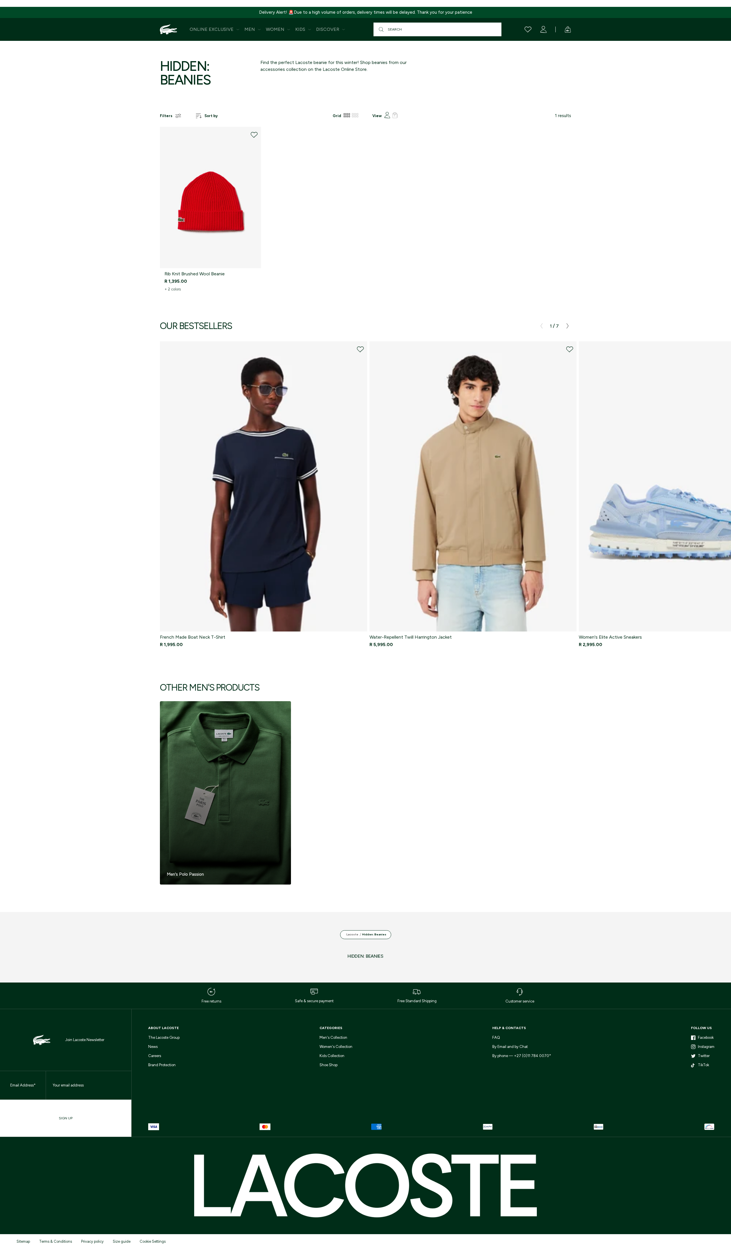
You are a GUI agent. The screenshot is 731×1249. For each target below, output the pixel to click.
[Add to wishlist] (254, 134)
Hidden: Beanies (374, 934)
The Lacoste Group (164, 1037)
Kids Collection (332, 1056)
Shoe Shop (329, 1065)
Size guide (121, 1241)
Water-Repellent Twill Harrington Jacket (410, 637)
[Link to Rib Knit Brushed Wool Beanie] (210, 197)
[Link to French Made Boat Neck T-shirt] (263, 486)
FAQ (496, 1037)
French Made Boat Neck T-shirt (192, 637)
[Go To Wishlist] (528, 29)
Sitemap (23, 1241)
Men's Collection (333, 1037)
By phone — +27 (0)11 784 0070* (521, 1056)
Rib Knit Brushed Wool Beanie (194, 273)
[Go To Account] (543, 29)
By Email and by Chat (510, 1046)
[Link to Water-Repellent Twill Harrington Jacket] (473, 486)
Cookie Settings (153, 1241)
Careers (154, 1056)
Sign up (66, 1118)
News (153, 1046)
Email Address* (23, 1085)
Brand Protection (162, 1065)
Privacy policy (92, 1241)
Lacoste (352, 934)
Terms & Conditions (55, 1241)
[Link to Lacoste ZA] (168, 29)
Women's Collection (336, 1046)
